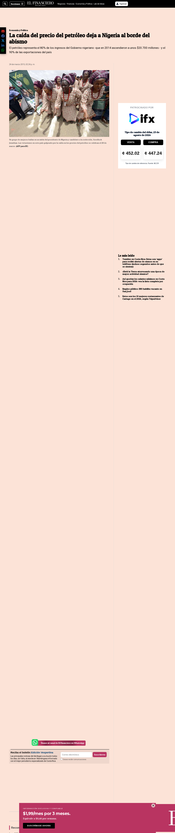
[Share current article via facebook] (3, 36)
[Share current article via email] (3, 31)
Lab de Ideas (99, 4)
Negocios (61, 4)
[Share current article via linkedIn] (3, 45)
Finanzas (71, 4)
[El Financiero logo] (40, 3)
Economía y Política (84, 4)
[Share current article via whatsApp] (3, 50)
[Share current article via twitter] (3, 40)
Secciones (15, 4)
